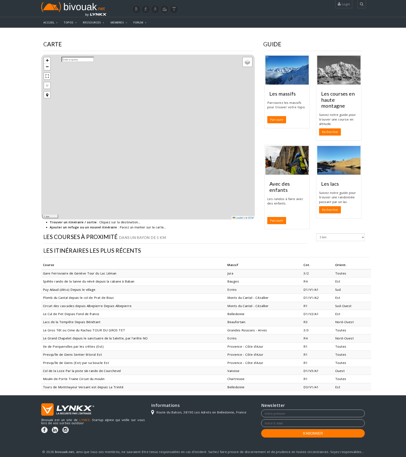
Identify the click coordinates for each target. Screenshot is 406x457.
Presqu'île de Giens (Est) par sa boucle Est (76, 363)
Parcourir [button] (276, 120)
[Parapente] (174, 9)
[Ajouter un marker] (47, 95)
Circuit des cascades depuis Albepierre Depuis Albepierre (87, 306)
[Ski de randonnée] (155, 9)
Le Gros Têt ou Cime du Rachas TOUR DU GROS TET (84, 330)
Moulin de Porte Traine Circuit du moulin (73, 379)
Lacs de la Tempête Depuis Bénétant (71, 322)
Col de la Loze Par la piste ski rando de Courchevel (82, 371)
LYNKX (84, 420)
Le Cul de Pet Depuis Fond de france (71, 314)
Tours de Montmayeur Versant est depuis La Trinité (83, 387)
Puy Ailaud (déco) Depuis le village (69, 289)
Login (345, 4)
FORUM (138, 22)
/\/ (47, 85)
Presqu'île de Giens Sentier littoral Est (72, 354)
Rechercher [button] (330, 132)
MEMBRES (117, 22)
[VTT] (164, 9)
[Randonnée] (136, 9)
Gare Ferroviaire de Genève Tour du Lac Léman (80, 273)
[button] (47, 60)
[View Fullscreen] (47, 76)
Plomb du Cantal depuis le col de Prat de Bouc (78, 297)
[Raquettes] (145, 9)
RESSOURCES (92, 22)
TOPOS (68, 22)
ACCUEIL (48, 22)
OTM (251, 217)
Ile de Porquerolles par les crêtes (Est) (73, 346)
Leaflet (239, 217)
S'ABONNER (313, 433)
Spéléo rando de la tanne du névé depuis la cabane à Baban (88, 281)
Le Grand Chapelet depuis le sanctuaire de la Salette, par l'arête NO (95, 338)
